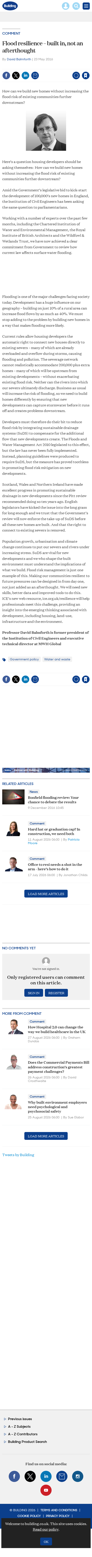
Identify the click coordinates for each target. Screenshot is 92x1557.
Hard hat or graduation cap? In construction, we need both (54, 831)
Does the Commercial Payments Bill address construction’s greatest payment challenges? (58, 1066)
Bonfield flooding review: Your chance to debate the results (53, 799)
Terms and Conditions (58, 1510)
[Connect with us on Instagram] (78, 1476)
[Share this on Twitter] (16, 75)
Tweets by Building (18, 1154)
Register (56, 992)
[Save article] (86, 75)
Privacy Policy (58, 1516)
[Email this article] (35, 75)
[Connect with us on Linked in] (46, 1476)
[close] (89, 66)
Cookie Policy (29, 1516)
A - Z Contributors (23, 1434)
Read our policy (46, 1529)
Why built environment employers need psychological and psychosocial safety (57, 1106)
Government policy (24, 659)
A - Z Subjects (19, 1426)
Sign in (30, 66)
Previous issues (20, 1419)
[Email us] (62, 1476)
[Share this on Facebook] (6, 75)
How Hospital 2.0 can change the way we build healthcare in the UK (57, 1029)
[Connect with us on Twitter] (30, 1476)
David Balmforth (19, 59)
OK (46, 1541)
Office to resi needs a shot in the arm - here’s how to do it (55, 866)
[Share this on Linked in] (25, 75)
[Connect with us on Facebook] (14, 1476)
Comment (11, 33)
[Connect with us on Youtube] (46, 1490)
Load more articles (46, 893)
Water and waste (57, 659)
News (34, 792)
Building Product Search (27, 1441)
